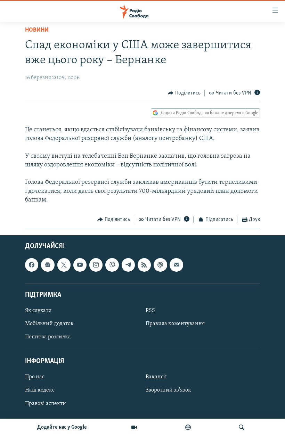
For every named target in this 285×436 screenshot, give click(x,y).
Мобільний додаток (49, 324)
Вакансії (156, 377)
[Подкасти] (188, 427)
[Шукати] (241, 427)
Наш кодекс (40, 390)
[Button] (184, 93)
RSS (150, 310)
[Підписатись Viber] (112, 265)
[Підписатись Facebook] (31, 265)
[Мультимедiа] (134, 427)
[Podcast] (160, 265)
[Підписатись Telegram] (128, 265)
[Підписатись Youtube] (80, 265)
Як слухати (38, 310)
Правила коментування (175, 324)
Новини (37, 30)
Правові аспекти (45, 403)
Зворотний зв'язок (168, 390)
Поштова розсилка (48, 337)
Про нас (34, 377)
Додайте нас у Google (62, 427)
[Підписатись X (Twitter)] (64, 265)
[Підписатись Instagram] (96, 265)
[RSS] (144, 265)
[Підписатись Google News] (47, 265)
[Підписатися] (176, 265)
